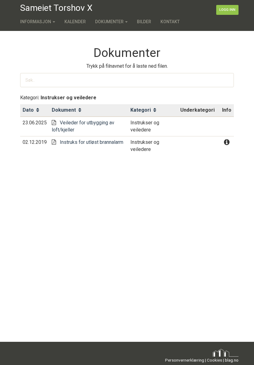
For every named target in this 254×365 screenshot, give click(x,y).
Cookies (214, 360)
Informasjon (36, 21)
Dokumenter (110, 21)
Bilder (144, 21)
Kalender (75, 21)
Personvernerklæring (184, 360)
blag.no (232, 360)
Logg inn (227, 10)
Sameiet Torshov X (56, 8)
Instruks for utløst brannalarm (91, 142)
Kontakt (170, 21)
